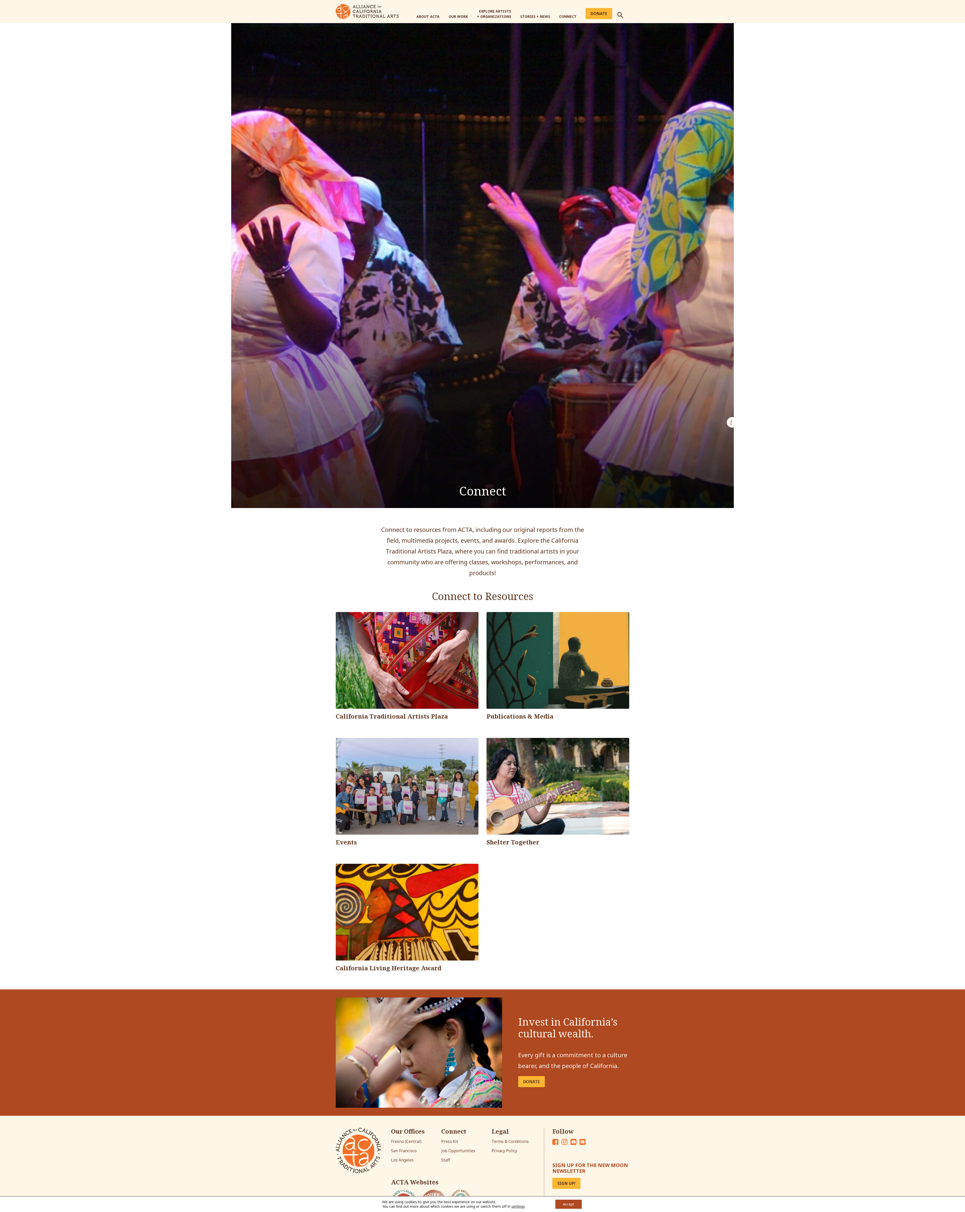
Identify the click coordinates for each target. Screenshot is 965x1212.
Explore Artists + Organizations (494, 14)
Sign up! (566, 1183)
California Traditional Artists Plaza (392, 716)
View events (362, 821)
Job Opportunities (458, 1150)
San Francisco (404, 1150)
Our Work (458, 16)
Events (346, 842)
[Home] (367, 11)
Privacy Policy (504, 1150)
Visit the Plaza (365, 695)
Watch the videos (519, 821)
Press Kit (449, 1141)
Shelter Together (513, 842)
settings (518, 1206)
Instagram (564, 1142)
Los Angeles (402, 1160)
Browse (508, 695)
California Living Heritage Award (388, 968)
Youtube (573, 1142)
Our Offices (408, 1131)
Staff (445, 1160)
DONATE (531, 1081)
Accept (568, 1204)
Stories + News (535, 16)
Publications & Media (520, 716)
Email (583, 1142)
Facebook (555, 1142)
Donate (599, 13)
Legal (500, 1131)
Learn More (361, 947)
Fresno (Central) (406, 1141)
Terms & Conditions (510, 1141)
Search (623, 13)
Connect (567, 16)
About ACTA (428, 16)
